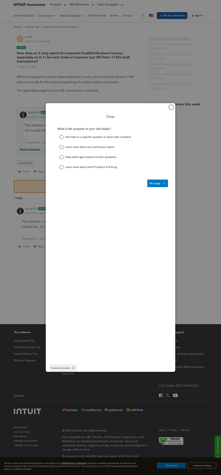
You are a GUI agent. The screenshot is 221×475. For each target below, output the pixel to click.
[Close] (171, 107)
